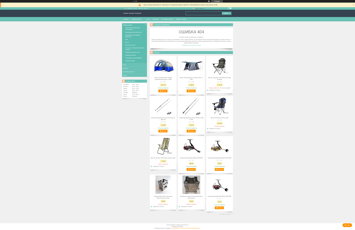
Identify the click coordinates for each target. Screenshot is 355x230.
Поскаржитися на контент (178, 228)
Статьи (125, 75)
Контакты (156, 19)
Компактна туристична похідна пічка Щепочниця (191, 197)
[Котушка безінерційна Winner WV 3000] (219, 146)
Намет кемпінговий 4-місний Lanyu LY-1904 (191, 78)
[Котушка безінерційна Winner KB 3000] (191, 146)
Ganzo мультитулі (130, 45)
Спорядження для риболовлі (133, 32)
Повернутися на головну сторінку (191, 45)
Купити (164, 91)
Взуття (127, 42)
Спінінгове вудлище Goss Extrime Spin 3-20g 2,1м (163, 118)
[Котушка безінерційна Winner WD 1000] (219, 184)
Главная (126, 19)
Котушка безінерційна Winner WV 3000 (219, 158)
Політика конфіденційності (193, 228)
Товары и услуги (136, 19)
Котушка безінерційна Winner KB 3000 (191, 158)
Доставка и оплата (167, 19)
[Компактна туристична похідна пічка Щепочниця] (191, 184)
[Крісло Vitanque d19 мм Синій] (219, 106)
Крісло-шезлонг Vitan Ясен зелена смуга (163, 158)
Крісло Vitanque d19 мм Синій (219, 117)
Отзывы (125, 68)
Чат (349, 225)
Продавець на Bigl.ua (177, 226)
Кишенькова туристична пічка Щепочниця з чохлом (163, 197)
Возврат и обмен (181, 19)
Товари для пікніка (130, 55)
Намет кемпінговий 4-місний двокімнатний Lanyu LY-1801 (163, 78)
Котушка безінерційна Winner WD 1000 (219, 196)
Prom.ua (186, 225)
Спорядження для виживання (133, 58)
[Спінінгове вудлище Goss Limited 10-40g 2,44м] (191, 106)
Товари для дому (130, 60)
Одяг (126, 39)
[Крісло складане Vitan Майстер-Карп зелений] (219, 66)
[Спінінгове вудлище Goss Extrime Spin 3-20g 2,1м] (163, 106)
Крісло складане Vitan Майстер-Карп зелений (219, 78)
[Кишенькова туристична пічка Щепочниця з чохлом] (163, 184)
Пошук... (226, 13)
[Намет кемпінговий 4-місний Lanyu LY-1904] (191, 66)
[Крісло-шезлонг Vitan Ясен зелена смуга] (163, 146)
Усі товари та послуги (225, 214)
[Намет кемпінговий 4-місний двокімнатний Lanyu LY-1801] (163, 66)
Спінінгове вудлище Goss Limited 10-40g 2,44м (191, 118)
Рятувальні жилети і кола (132, 52)
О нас (148, 19)
